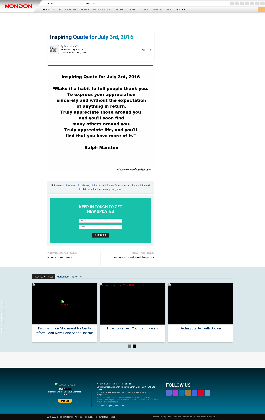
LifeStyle (71, 9)
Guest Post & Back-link (205, 417)
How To (134, 9)
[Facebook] (232, 3)
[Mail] (247, 3)
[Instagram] (237, 3)
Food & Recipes (102, 9)
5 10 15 (57, 9)
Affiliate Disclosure (183, 417)
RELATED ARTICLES (43, 276)
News (169, 9)
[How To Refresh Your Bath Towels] (132, 304)
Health (85, 9)
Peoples (157, 9)
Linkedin (95, 185)
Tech (145, 9)
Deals (46, 9)
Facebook (83, 185)
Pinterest (71, 185)
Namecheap (109, 417)
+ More (181, 9)
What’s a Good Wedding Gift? (134, 257)
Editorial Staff (71, 46)
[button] (261, 9)
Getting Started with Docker (200, 328)
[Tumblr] (262, 3)
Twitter (110, 185)
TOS (170, 417)
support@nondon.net (115, 405)
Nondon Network (66, 417)
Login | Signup (90, 3)
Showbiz (120, 9)
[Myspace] (252, 3)
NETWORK (51, 3)
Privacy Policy (159, 417)
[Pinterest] (257, 3)
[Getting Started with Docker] (200, 304)
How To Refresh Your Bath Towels (132, 328)
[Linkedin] (242, 3)
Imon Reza (126, 384)
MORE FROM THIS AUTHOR (70, 276)
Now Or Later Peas (59, 257)
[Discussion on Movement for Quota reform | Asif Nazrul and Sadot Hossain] (64, 304)
